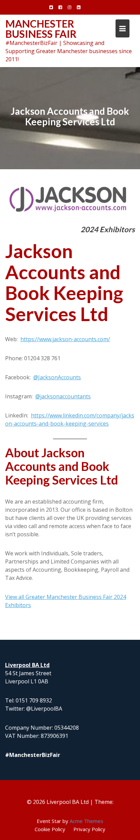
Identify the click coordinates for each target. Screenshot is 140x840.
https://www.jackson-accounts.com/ (65, 339)
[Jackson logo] (70, 198)
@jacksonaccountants (63, 396)
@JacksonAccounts (57, 377)
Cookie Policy (50, 829)
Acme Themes (86, 821)
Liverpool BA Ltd (27, 665)
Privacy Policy (89, 829)
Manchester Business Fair (40, 28)
